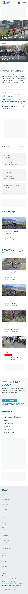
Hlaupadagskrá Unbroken (21, 251)
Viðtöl (3, 527)
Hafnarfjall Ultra (7, 155)
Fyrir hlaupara (5, 537)
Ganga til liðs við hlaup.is (9, 400)
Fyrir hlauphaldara (6, 540)
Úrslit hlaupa (5, 504)
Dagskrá (4, 553)
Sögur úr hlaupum (6, 555)
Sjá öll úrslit (22, 146)
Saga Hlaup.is (5, 566)
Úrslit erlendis (5, 551)
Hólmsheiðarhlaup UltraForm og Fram (13, 185)
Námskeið (4, 542)
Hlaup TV (4, 524)
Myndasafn (4, 522)
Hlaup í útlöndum (7, 548)
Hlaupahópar (5, 511)
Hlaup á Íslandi (6, 499)
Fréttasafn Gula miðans (7, 520)
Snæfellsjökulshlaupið (9, 170)
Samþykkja (7, 589)
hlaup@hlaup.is (22, 490)
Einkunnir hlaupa (5, 509)
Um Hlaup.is (4, 564)
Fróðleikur (5, 535)
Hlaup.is (4, 561)
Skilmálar (4, 568)
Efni (3, 517)
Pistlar (3, 529)
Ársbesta (4, 506)
